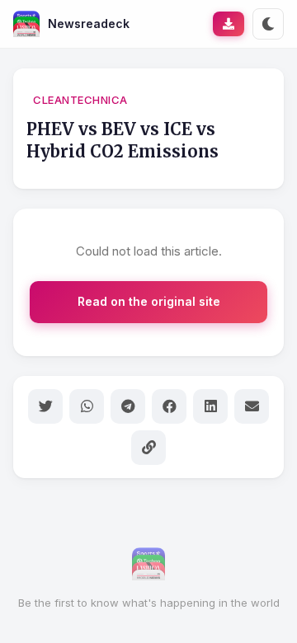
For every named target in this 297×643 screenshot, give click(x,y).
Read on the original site (149, 301)
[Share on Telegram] (128, 406)
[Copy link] (148, 447)
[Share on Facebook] (169, 406)
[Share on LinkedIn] (210, 406)
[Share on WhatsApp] (86, 406)
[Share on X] (45, 406)
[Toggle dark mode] (268, 24)
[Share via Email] (251, 406)
